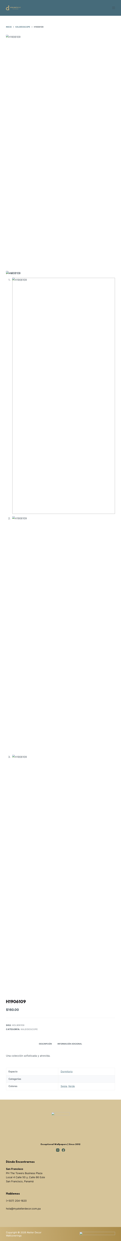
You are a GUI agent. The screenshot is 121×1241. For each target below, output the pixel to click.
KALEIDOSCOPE (29, 1029)
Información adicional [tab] (70, 1044)
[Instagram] (57, 1150)
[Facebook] (63, 1150)
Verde (71, 1086)
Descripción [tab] (45, 1044)
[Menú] (113, 7)
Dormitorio (67, 1071)
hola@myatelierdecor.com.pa (23, 1208)
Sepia (64, 1086)
